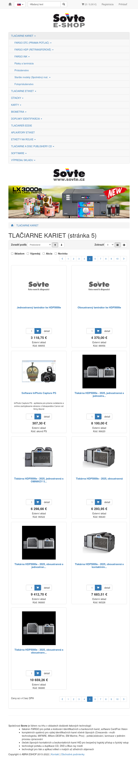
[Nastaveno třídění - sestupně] (61, 244)
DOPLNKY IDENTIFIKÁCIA (25, 118)
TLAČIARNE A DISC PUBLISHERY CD (32, 146)
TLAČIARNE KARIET (22, 35)
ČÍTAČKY (16, 98)
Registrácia (108, 4)
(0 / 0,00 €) (90, 4)
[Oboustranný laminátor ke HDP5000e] (99, 286)
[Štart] (12, 225)
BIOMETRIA (18, 111)
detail (47, 331)
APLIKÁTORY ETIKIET (23, 132)
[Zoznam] (124, 244)
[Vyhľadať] (63, 4)
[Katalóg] (117, 244)
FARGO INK (21, 56)
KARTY (15, 104)
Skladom (19, 253)
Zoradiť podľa (19, 244)
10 (117, 258)
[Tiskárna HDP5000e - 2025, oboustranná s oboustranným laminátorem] (39, 628)
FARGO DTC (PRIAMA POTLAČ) (32, 42)
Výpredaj (35, 253)
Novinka (62, 253)
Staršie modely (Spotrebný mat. (31, 77)
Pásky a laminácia (24, 63)
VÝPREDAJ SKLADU (22, 160)
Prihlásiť (123, 4)
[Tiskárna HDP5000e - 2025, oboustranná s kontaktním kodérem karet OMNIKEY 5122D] (99, 542)
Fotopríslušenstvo (23, 84)
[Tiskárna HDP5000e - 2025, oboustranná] (99, 457)
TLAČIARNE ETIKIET (22, 91)
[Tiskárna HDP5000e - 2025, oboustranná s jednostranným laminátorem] (39, 542)
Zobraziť (99, 244)
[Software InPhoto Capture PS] (39, 371)
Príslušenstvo (21, 70)
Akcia (49, 253)
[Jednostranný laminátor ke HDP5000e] (39, 286)
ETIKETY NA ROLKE (22, 139)
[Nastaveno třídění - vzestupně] (55, 244)
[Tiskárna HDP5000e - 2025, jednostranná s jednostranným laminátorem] (99, 371)
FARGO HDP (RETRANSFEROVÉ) (33, 49)
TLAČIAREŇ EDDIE (21, 125)
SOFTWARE (18, 153)
